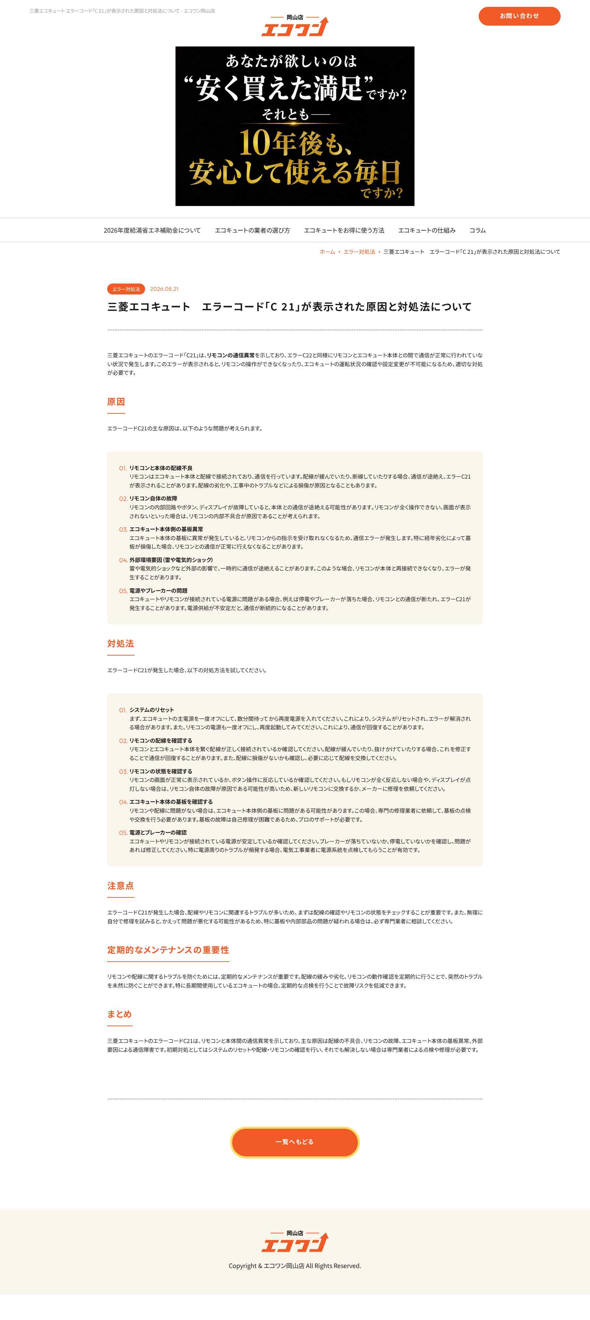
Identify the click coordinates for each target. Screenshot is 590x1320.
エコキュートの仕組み (427, 229)
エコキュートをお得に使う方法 (344, 229)
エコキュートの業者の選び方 (252, 229)
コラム (477, 229)
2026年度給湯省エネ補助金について (152, 229)
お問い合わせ (519, 15)
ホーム (327, 251)
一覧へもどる (295, 1141)
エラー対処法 (359, 251)
